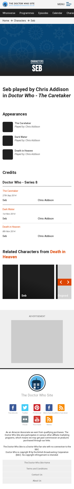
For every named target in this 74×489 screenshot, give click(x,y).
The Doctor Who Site (37, 395)
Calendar (57, 13)
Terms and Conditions (37, 469)
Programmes (27, 13)
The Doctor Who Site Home (37, 463)
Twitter (25, 413)
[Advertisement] (37, 341)
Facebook (13, 413)
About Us (37, 481)
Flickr (25, 425)
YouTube (37, 425)
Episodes (43, 13)
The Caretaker (10, 191)
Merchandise (49, 413)
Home (6, 20)
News (49, 425)
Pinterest (37, 413)
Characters (20, 20)
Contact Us (37, 475)
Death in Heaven (11, 226)
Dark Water (9, 209)
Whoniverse (9, 13)
